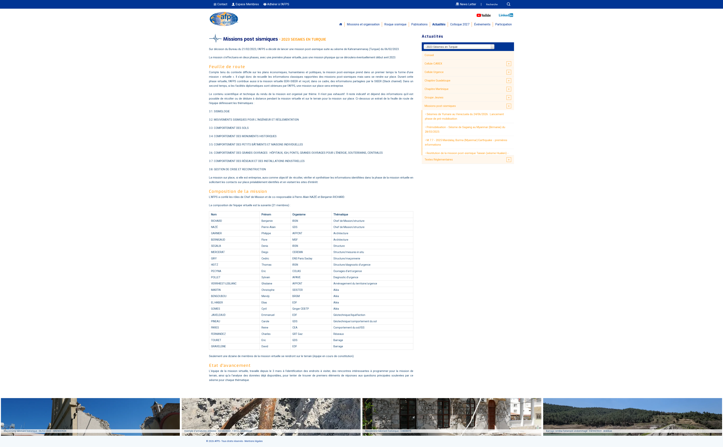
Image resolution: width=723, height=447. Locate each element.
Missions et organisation (363, 24)
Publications (419, 24)
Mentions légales (254, 441)
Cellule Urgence (434, 72)
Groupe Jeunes (434, 97)
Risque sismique (395, 24)
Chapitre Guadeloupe (437, 80)
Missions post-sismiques (440, 106)
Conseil (429, 55)
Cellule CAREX (433, 63)
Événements (482, 24)
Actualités (438, 24)
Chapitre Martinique (436, 89)
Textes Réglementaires (439, 159)
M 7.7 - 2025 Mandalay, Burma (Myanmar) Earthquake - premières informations (466, 142)
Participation (503, 24)
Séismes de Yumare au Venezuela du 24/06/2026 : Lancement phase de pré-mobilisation (464, 116)
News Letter (467, 4)
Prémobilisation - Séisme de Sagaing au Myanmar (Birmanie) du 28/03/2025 (465, 129)
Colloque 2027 (459, 24)
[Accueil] (224, 25)
